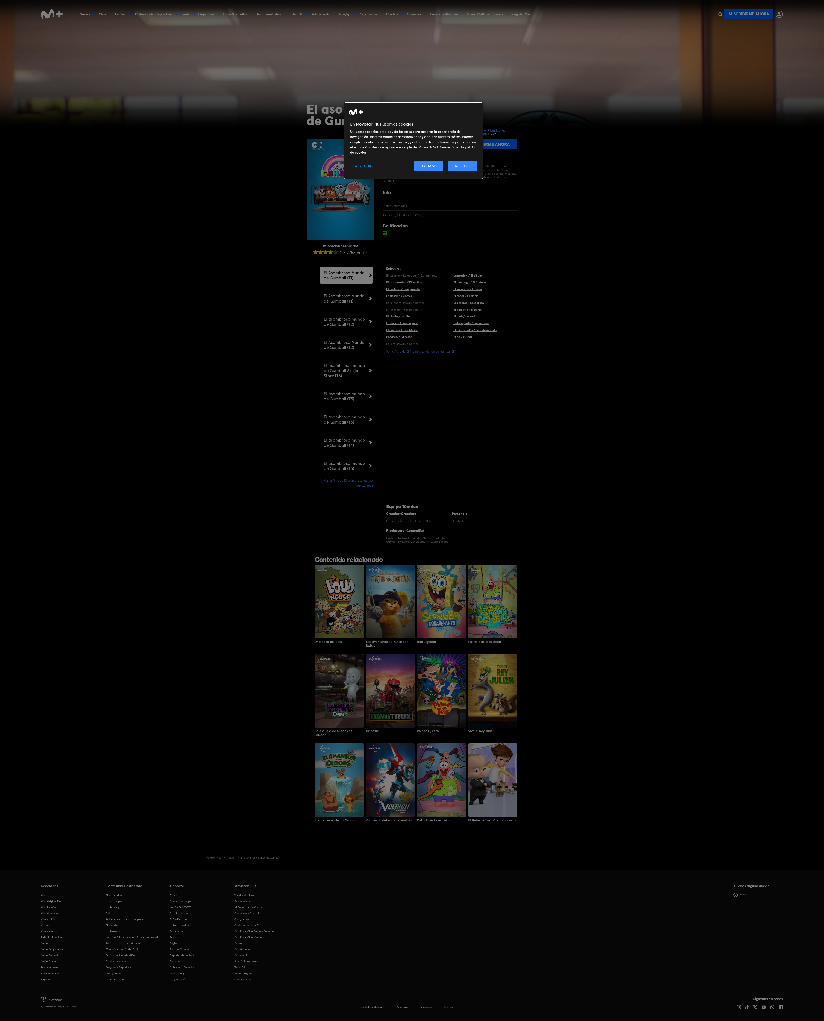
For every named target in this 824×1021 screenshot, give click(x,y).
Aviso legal (402, 1007)
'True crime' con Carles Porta (122, 949)
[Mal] (320, 252)
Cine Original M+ (51, 901)
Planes (238, 943)
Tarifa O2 (239, 967)
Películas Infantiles (52, 937)
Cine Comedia (49, 913)
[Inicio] (52, 14)
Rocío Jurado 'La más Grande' (123, 943)
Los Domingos (113, 907)
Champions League (181, 901)
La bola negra (114, 901)
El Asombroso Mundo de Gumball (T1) (344, 275)
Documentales (268, 14)
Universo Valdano (180, 925)
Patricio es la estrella (484, 642)
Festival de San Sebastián (120, 955)
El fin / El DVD (462, 337)
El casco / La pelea (399, 337)
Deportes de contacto (182, 955)
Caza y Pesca (113, 973)
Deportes (206, 14)
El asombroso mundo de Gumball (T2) (344, 322)
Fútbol (120, 14)
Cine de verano (50, 931)
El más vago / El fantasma (470, 282)
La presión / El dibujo (467, 275)
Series (85, 14)
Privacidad (426, 1007)
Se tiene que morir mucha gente (124, 919)
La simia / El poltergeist (402, 323)
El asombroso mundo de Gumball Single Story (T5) (344, 370)
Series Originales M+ (53, 949)
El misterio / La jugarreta (403, 289)
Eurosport (176, 961)
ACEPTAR (462, 166)
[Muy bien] (335, 252)
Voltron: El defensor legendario (389, 820)
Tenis (185, 14)
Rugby (344, 14)
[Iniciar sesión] (779, 14)
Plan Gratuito (235, 14)
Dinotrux (372, 731)
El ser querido (114, 895)
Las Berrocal (113, 931)
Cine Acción (48, 919)
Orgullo (45, 979)
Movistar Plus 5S (115, 979)
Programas (367, 14)
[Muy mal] (315, 252)
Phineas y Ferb (428, 731)
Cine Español (48, 907)
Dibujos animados (116, 961)
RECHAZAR (429, 166)
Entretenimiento (50, 973)
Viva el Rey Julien (481, 731)
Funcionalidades (444, 14)
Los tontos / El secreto (468, 302)
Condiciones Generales (247, 913)
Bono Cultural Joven (485, 14)
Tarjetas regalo (243, 973)
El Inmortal (112, 925)
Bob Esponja (426, 642)
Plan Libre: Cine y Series (248, 937)
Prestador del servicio (372, 1007)
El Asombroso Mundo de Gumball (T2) (344, 345)
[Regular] (325, 252)
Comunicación (242, 979)
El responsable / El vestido (404, 282)
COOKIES (448, 1007)
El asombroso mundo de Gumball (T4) (344, 443)
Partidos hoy (177, 973)
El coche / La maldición (402, 330)
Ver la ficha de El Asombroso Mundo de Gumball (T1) (421, 351)
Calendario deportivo (153, 14)
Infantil (295, 14)
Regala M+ (520, 14)
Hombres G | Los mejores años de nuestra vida (132, 937)
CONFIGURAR (364, 166)
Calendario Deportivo (182, 967)
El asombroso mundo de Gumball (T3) (344, 396)
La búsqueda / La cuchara (471, 323)
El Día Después (178, 919)
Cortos (392, 14)
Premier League (179, 913)
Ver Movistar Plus (244, 895)
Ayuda (743, 894)
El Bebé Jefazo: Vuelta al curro (492, 820)
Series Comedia (50, 961)
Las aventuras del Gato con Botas (387, 644)
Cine (102, 14)
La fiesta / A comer (399, 296)
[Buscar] (720, 14)
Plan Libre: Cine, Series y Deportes (254, 931)
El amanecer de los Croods (335, 820)
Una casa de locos (329, 642)
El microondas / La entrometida (475, 330)
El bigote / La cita (398, 316)
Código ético (241, 919)
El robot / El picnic (466, 296)
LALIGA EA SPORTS (180, 907)
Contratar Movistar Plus (248, 925)
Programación (178, 979)
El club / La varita (465, 316)
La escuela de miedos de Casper (334, 733)
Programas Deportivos (118, 967)
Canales (414, 14)
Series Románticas (51, 955)
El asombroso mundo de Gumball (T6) (344, 466)
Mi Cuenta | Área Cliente (248, 907)
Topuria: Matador (180, 949)
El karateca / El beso (467, 289)
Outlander (112, 913)
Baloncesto (321, 14)
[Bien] (330, 252)
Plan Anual (240, 955)
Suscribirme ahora (749, 14)
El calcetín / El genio (467, 309)
